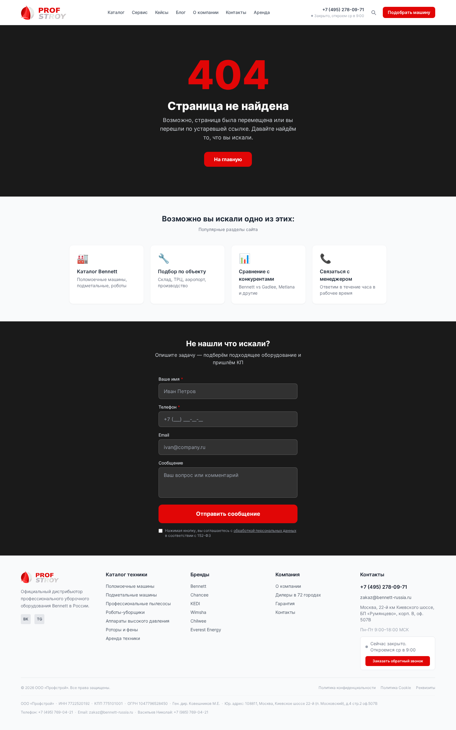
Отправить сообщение (228, 513)
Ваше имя (171, 379)
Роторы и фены (122, 629)
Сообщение (171, 462)
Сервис (140, 12)
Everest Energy (205, 629)
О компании (205, 12)
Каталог (116, 12)
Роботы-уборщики (125, 612)
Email (164, 435)
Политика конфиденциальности (347, 687)
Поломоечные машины (130, 586)
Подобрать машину (409, 12)
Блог (181, 12)
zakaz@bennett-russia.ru (385, 597)
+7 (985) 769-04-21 (191, 712)
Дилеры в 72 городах (298, 594)
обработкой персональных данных (265, 530)
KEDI (195, 603)
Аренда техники (123, 638)
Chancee (199, 594)
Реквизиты (425, 687)
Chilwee (198, 620)
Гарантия (285, 603)
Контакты (236, 12)
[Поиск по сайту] (373, 12)
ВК (25, 619)
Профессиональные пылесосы (138, 603)
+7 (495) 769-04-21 (55, 712)
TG (39, 619)
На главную (228, 159)
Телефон (169, 407)
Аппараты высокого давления (137, 620)
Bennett (198, 586)
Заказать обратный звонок (398, 661)
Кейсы (161, 12)
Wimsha (198, 612)
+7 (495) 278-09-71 (343, 9)
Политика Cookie (396, 687)
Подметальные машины (131, 594)
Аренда (262, 12)
